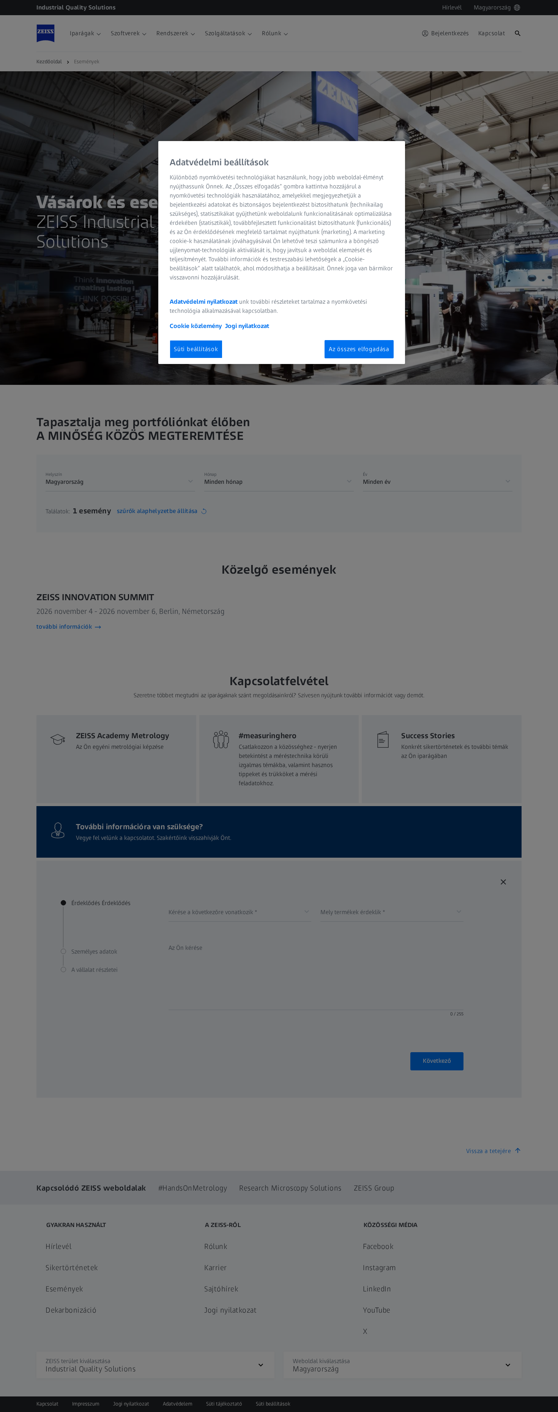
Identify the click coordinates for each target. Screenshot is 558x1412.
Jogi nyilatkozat (247, 325)
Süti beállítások (196, 349)
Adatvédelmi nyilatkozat (204, 301)
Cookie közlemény (196, 325)
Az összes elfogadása (359, 349)
